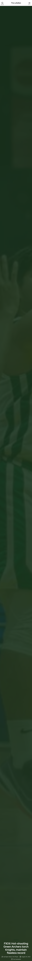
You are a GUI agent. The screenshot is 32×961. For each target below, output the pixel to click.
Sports (16, 939)
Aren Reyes (15, 957)
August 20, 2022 (26, 957)
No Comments (17, 959)
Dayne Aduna (8, 957)
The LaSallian (16, 3)
